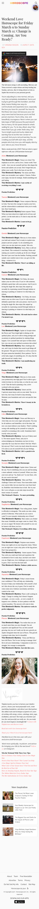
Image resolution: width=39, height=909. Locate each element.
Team (16, 876)
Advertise (12, 880)
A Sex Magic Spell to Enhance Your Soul (15, 763)
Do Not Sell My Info (11, 884)
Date (32, 45)
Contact (24, 884)
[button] (28, 888)
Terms (20, 880)
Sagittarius (6, 504)
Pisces (4, 618)
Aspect (26, 45)
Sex (3, 48)
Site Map (31, 884)
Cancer (4, 275)
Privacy (27, 880)
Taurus (4, 197)
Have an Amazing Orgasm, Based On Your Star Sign (19, 771)
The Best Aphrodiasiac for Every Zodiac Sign (17, 776)
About (9, 876)
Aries (4, 156)
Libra (4, 414)
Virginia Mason (11, 45)
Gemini (4, 233)
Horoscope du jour (18, 888)
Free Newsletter (26, 876)
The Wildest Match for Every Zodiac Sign (15, 773)
